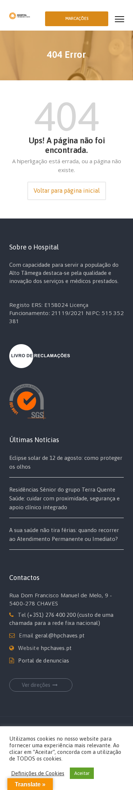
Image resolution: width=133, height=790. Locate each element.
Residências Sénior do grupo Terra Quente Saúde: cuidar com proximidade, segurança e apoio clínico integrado (64, 498)
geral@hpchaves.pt (60, 635)
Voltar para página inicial (67, 190)
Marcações (76, 18)
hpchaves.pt (56, 648)
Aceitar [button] (81, 773)
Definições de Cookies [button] (37, 773)
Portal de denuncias (43, 660)
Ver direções (36, 685)
